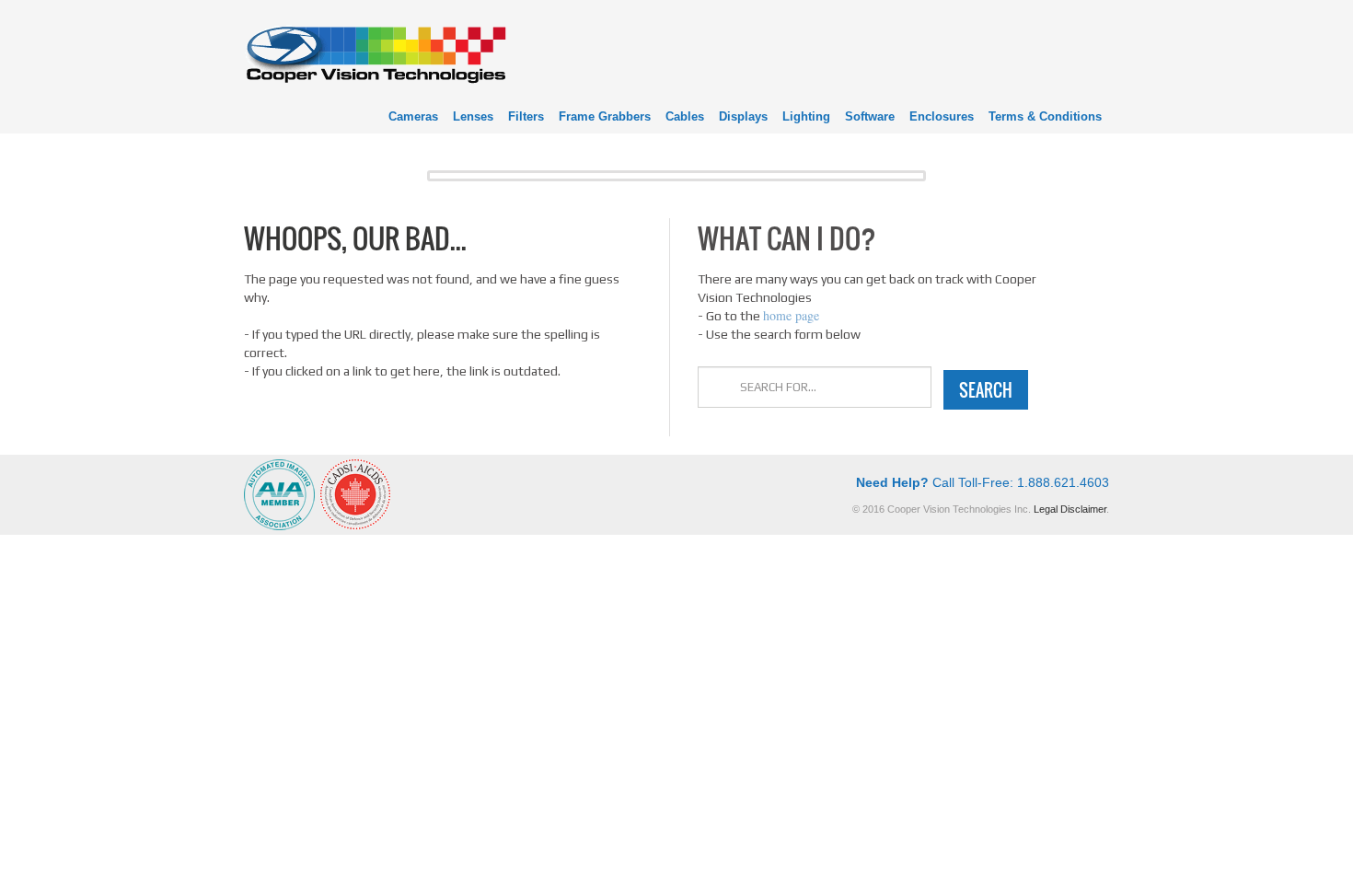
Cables (684, 116)
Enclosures (941, 116)
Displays (743, 116)
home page (791, 315)
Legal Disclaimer (1070, 509)
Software (870, 116)
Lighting (806, 116)
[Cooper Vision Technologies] (375, 52)
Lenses (473, 116)
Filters (526, 116)
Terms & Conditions (1045, 116)
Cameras (413, 116)
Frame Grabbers (605, 116)
